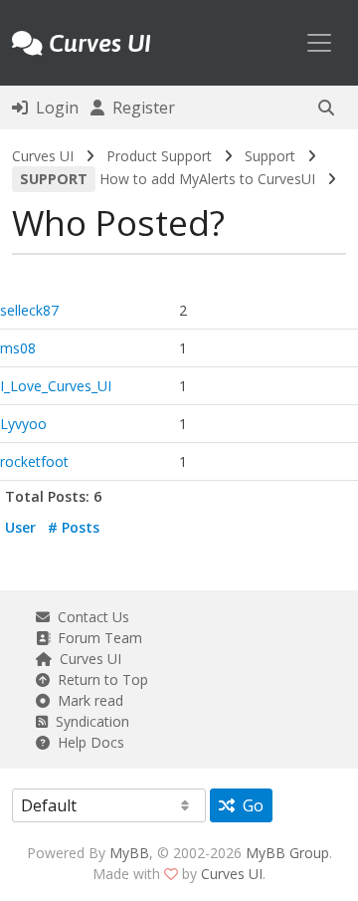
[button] (326, 107)
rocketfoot (34, 461)
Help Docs (87, 742)
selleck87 (29, 310)
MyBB (129, 852)
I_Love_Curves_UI (55, 385)
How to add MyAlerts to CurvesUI (167, 178)
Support (270, 155)
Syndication (88, 721)
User (20, 527)
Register (139, 107)
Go (249, 805)
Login (53, 107)
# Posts (73, 527)
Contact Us (89, 616)
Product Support (159, 155)
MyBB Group (287, 852)
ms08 (18, 347)
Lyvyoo (23, 423)
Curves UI (43, 155)
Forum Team (96, 637)
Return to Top (99, 679)
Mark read (86, 700)
